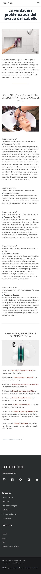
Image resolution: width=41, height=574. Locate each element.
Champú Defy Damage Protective (24, 412)
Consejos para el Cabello (12, 439)
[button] (38, 3)
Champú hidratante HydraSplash (22, 370)
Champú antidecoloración (21, 405)
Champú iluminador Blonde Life (22, 398)
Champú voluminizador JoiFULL (23, 391)
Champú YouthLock (21, 423)
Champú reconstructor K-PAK (23, 377)
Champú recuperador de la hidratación (25, 384)
